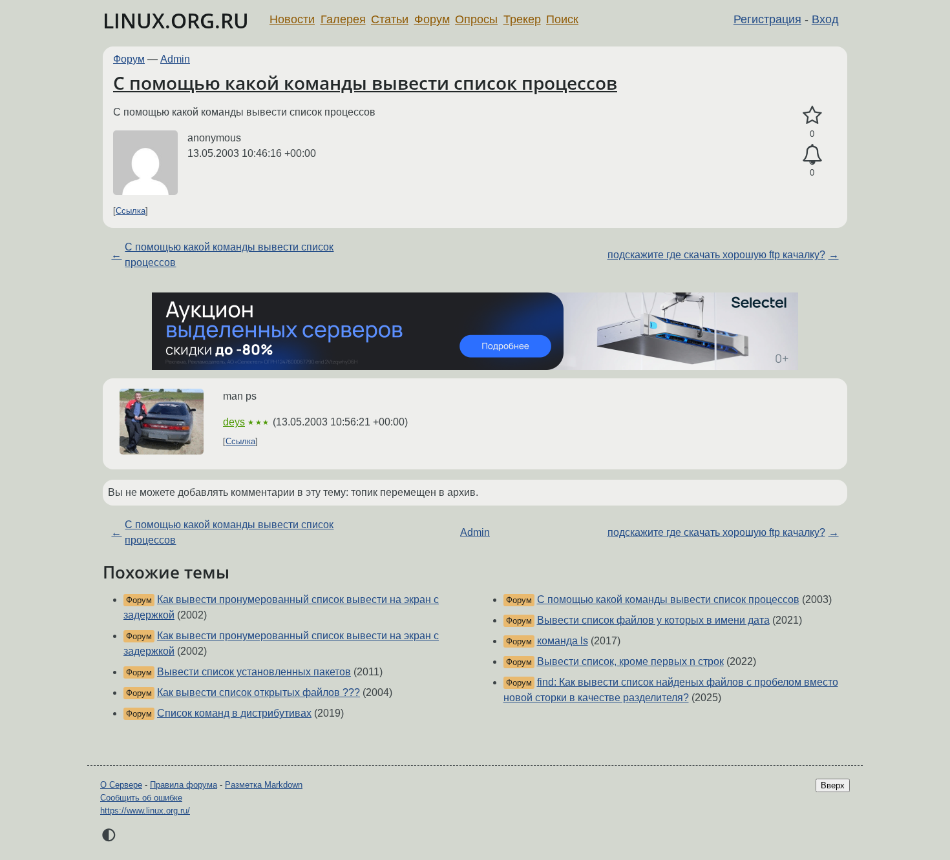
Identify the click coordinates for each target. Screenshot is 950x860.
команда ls (562, 640)
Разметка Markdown (263, 785)
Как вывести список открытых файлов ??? (258, 692)
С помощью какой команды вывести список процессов (365, 82)
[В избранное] (812, 115)
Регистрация (767, 19)
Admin (175, 59)
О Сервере (121, 785)
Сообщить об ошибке (141, 798)
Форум (432, 19)
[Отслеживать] (812, 155)
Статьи (389, 19)
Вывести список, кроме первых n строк (630, 661)
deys (234, 421)
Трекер (522, 19)
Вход (825, 19)
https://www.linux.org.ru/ (145, 810)
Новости (292, 19)
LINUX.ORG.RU (176, 20)
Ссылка (130, 211)
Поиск (562, 19)
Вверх (833, 785)
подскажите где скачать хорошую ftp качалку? (716, 254)
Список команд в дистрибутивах (234, 713)
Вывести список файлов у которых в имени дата (653, 620)
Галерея (343, 19)
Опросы (476, 19)
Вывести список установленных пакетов (254, 671)
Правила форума (183, 785)
